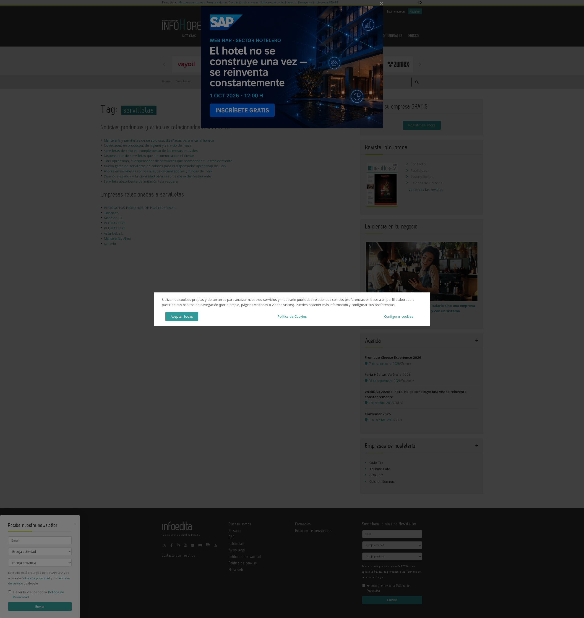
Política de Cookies (292, 316)
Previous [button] (164, 64)
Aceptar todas (182, 316)
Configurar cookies (398, 316)
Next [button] (419, 64)
